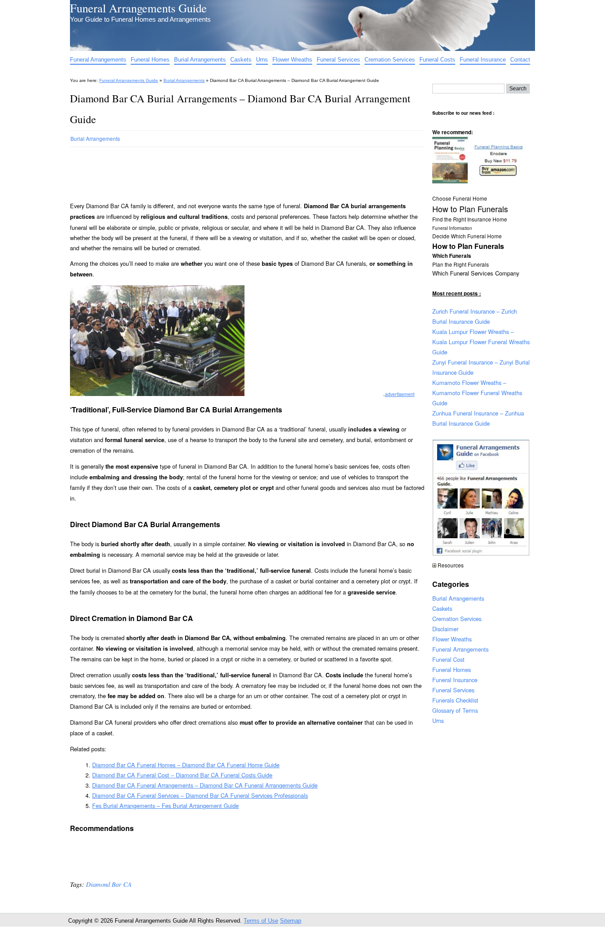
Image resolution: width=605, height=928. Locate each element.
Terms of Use (261, 920)
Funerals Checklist (455, 700)
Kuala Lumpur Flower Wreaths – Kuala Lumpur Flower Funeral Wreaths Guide (481, 341)
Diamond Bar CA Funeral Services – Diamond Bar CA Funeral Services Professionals (200, 795)
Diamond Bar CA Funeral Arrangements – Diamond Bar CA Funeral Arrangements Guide (205, 785)
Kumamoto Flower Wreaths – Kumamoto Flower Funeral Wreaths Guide (477, 392)
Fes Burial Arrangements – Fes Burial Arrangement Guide (165, 805)
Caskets (241, 59)
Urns (262, 59)
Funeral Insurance (483, 59)
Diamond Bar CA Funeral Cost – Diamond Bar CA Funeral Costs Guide (182, 775)
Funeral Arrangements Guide (138, 8)
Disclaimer (445, 629)
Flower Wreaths (292, 59)
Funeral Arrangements (98, 59)
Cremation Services (390, 59)
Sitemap (290, 920)
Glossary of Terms (455, 710)
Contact (520, 59)
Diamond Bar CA (109, 884)
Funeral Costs (437, 59)
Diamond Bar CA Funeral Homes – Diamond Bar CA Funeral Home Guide (185, 765)
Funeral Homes (150, 59)
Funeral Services (338, 59)
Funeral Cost (448, 659)
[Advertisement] (231, 170)
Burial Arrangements (200, 59)
